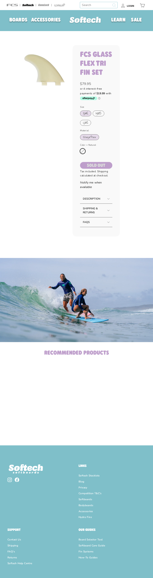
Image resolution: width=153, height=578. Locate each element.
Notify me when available (91, 185)
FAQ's (11, 551)
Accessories (46, 19)
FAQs (86, 222)
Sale (136, 19)
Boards (18, 19)
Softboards (85, 499)
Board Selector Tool (91, 539)
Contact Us (14, 539)
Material (84, 130)
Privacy (83, 487)
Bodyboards (86, 505)
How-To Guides (88, 557)
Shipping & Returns (90, 210)
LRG (85, 123)
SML (85, 113)
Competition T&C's (90, 493)
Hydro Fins (85, 517)
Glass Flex (89, 137)
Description (91, 199)
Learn (118, 19)
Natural (82, 151)
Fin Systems (86, 551)
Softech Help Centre (19, 563)
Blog (81, 481)
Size (82, 107)
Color (88, 145)
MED (98, 113)
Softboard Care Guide (92, 545)
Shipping (102, 171)
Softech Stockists (89, 475)
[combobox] (99, 5)
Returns (12, 557)
